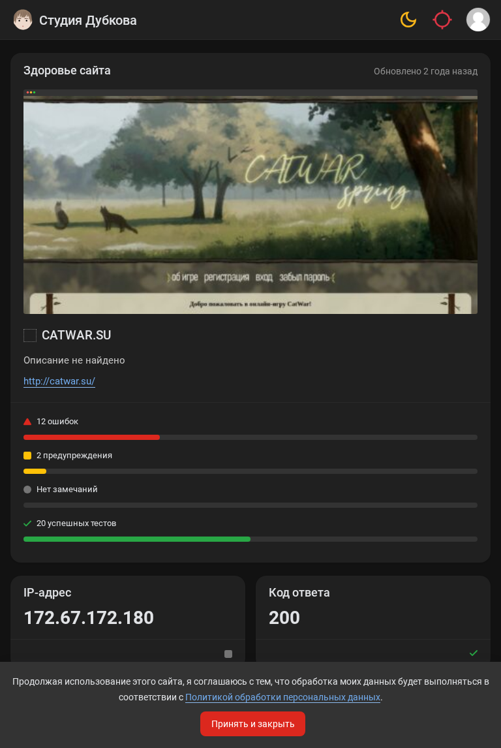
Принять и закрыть (253, 724)
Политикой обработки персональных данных (282, 697)
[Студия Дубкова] (22, 19)
